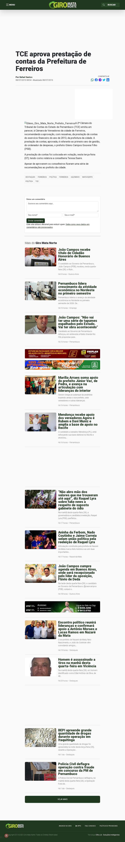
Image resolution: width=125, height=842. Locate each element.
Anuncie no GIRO (65, 826)
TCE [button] (37, 181)
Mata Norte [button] (87, 177)
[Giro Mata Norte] (62, 5)
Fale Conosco (90, 826)
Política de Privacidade (109, 826)
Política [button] (53, 177)
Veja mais (63, 799)
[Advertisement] (62, 30)
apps (79, 826)
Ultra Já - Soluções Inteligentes (108, 835)
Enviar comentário (35, 220)
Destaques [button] (30, 177)
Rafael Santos (26, 77)
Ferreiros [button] (42, 177)
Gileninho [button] (75, 177)
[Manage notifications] (6, 836)
